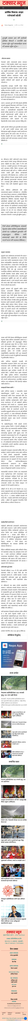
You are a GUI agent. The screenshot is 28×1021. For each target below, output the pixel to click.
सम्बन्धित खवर (14, 761)
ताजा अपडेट (14, 673)
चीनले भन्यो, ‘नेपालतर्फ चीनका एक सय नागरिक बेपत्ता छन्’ (19, 723)
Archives (17, 1013)
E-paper (24, 1013)
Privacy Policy (10, 1013)
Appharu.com (18, 1020)
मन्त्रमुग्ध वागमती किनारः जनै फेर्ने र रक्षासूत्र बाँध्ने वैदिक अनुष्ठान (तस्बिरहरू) (18, 714)
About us (4, 1013)
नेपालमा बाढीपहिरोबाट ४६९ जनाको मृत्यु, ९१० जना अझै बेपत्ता (12, 694)
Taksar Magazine (8, 25)
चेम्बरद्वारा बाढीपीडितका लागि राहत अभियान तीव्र (13, 900)
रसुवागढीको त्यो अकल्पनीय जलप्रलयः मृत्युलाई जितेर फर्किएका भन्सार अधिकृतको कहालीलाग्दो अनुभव (13, 921)
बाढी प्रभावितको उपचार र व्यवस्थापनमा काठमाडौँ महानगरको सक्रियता (18, 754)
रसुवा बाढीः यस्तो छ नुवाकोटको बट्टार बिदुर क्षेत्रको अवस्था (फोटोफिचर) (19, 734)
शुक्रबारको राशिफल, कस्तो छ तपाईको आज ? (19, 743)
